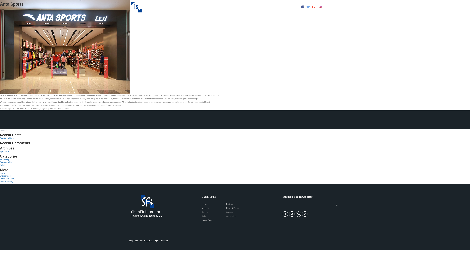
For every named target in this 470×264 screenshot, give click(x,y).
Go (337, 205)
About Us (205, 208)
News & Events (232, 208)
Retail (2, 165)
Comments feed (7, 179)
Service (205, 212)
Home (204, 204)
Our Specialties (6, 162)
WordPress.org (6, 181)
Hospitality (4, 159)
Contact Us (230, 216)
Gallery (204, 216)
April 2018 (4, 151)
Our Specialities (7, 138)
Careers (229, 212)
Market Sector (208, 220)
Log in (2, 173)
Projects (229, 204)
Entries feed (5, 176)
